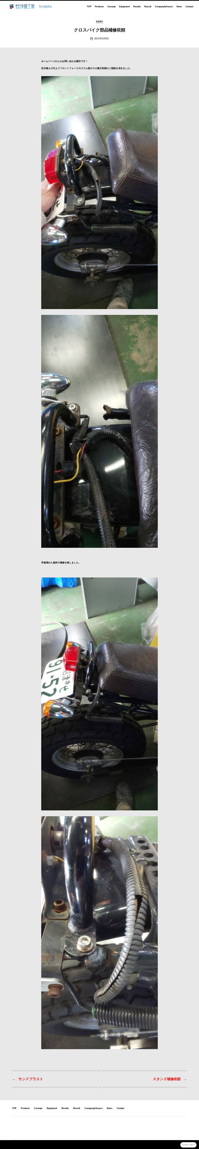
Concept (111, 6)
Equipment (124, 6)
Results (137, 6)
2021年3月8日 (101, 38)
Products (99, 6)
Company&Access (164, 6)
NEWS (99, 21)
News (179, 6)
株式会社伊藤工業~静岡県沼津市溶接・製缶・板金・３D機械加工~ (45, 1144)
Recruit (147, 6)
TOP (89, 6)
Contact (189, 6)
